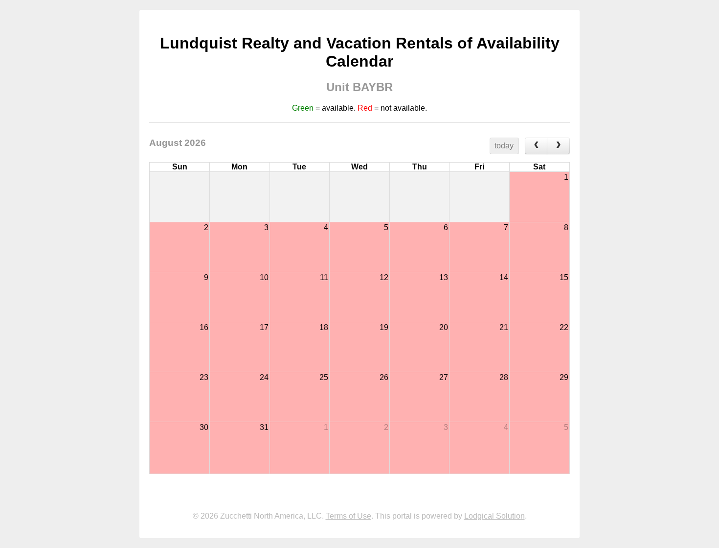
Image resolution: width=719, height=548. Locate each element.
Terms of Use (348, 516)
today (504, 146)
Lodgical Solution (494, 516)
